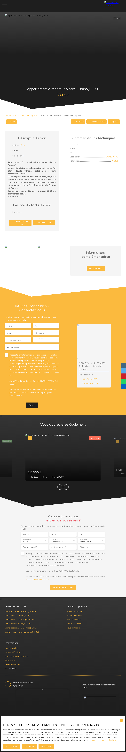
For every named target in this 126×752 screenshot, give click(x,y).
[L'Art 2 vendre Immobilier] (114, 6)
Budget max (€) (30, 547)
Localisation (83, 539)
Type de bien (55, 539)
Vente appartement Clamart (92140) (21, 628)
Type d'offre (27, 539)
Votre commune (14, 340)
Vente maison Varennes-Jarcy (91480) (22, 632)
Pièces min (84, 547)
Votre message (14, 347)
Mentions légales (12, 652)
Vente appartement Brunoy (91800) (20, 611)
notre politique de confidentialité (103, 740)
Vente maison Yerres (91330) (17, 615)
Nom (37, 326)
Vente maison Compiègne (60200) (20, 619)
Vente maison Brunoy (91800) (18, 623)
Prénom (10, 326)
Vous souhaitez (39, 339)
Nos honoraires (11, 648)
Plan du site (10, 660)
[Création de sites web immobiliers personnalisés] (22, 668)
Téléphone (39, 333)
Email (9, 333)
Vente (8, 115)
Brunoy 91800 (33, 115)
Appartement (19, 115)
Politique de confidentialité (16, 656)
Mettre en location (75, 623)
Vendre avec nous (75, 615)
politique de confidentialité (37, 579)
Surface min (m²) (58, 547)
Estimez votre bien (75, 611)
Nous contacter (73, 628)
